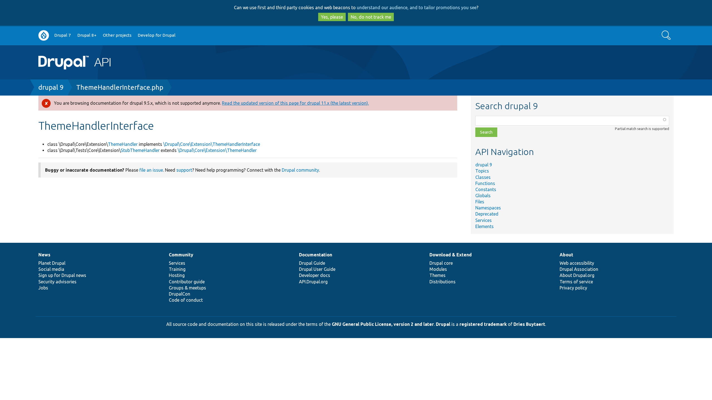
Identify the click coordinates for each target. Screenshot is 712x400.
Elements (484, 226)
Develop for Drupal (156, 35)
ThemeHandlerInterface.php (119, 87)
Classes (483, 177)
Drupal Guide (312, 263)
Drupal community (300, 170)
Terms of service (576, 281)
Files (479, 201)
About (566, 254)
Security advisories (57, 281)
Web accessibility (577, 263)
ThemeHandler (123, 144)
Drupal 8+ (87, 35)
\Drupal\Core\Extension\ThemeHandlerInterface (211, 144)
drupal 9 (51, 87)
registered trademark (483, 324)
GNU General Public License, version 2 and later (383, 324)
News (44, 254)
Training (177, 269)
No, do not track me (371, 16)
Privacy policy (573, 287)
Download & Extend (450, 254)
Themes (437, 275)
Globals (483, 195)
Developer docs (314, 275)
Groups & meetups (187, 287)
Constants (485, 189)
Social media (51, 269)
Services (483, 220)
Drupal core (441, 263)
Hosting (177, 275)
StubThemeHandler (140, 150)
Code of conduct (186, 300)
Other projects (117, 35)
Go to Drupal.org (43, 35)
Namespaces (488, 207)
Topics (482, 170)
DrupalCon (179, 293)
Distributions (442, 281)
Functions (485, 183)
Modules (438, 269)
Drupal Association (579, 269)
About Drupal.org (577, 275)
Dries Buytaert (529, 324)
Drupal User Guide (317, 269)
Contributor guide (187, 281)
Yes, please (332, 16)
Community (181, 254)
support (184, 170)
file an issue (151, 170)
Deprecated (486, 213)
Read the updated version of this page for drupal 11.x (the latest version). (295, 103)
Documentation (315, 254)
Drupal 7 (62, 35)
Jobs (43, 287)
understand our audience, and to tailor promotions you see (416, 7)
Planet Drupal (51, 263)
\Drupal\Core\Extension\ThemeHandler (217, 150)
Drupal (443, 324)
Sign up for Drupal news (62, 275)
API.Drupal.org (313, 281)
